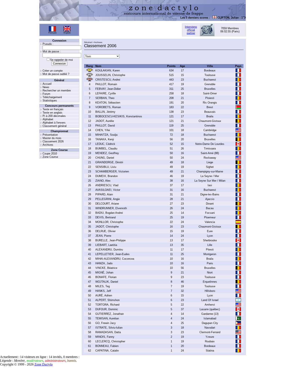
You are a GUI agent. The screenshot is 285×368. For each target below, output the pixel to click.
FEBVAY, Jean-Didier (108, 88)
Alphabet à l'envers (54, 122)
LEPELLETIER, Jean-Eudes (112, 254)
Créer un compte (53, 70)
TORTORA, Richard (107, 304)
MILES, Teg (102, 286)
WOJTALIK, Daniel (106, 281)
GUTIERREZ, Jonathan (109, 313)
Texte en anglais (52, 112)
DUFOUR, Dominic (106, 309)
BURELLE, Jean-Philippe (110, 240)
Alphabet (48, 119)
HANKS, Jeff (103, 290)
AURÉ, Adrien (103, 295)
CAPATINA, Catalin (107, 350)
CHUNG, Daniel (104, 157)
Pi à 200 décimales (54, 116)
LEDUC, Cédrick (105, 143)
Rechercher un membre (57, 90)
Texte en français (53, 109)
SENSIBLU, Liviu (105, 166)
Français (52, 33)
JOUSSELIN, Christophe (110, 75)
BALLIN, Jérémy (105, 111)
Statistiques (50, 100)
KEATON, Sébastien (107, 102)
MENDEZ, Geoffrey (107, 153)
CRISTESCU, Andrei (107, 79)
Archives (48, 144)
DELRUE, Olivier (105, 231)
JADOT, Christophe (107, 226)
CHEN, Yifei (102, 130)
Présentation (50, 134)
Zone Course (50, 156)
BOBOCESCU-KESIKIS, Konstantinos (118, 116)
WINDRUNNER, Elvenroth (111, 208)
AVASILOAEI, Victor (107, 189)
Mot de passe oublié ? (56, 74)
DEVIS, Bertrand (105, 217)
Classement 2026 (53, 141)
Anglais (67, 33)
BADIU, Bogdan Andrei (109, 212)
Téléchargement (52, 97)
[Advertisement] (130, 30)
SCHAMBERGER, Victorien (112, 171)
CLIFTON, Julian (225, 17)
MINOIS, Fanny (104, 336)
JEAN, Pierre (103, 235)
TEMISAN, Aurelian (107, 318)
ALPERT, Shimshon (107, 300)
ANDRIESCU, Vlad (106, 185)
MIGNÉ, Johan (104, 272)
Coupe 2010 (50, 153)
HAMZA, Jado (103, 263)
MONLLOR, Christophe (109, 222)
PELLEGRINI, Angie (107, 199)
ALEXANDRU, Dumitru (109, 249)
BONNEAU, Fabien (107, 346)
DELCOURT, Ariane (107, 203)
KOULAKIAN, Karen (107, 70)
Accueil (47, 83)
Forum (46, 93)
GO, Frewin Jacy (105, 323)
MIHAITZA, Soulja (106, 134)
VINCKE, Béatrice (106, 267)
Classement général (55, 126)
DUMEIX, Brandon (106, 176)
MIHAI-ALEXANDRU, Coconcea (114, 258)
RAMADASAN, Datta (108, 332)
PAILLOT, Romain (106, 84)
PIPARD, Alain (104, 194)
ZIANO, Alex (103, 180)
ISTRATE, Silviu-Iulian (108, 327)
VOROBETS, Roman (108, 107)
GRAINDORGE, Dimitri (109, 162)
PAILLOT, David (105, 125)
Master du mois (52, 138)
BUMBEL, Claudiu (106, 148)
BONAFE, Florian (105, 277)
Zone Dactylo (43, 364)
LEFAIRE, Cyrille (105, 93)
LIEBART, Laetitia (106, 245)
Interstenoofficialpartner (191, 30)
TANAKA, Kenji (104, 139)
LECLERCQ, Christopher (110, 341)
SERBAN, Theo (104, 98)
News (46, 87)
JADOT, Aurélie (104, 121)
